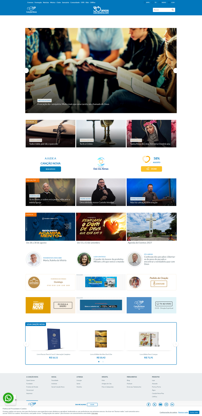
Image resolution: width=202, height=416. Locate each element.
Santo (78, 383)
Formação (38, 2)
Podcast (129, 383)
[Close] (15, 400)
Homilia (79, 387)
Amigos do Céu (107, 383)
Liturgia (30, 122)
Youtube (160, 405)
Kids (103, 380)
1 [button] (98, 361)
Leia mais (94, 413)
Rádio (164, 2)
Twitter (154, 405)
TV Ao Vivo (165, 304)
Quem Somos (30, 380)
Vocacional (30, 390)
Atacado (154, 383)
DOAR (154, 169)
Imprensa (29, 393)
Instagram (166, 405)
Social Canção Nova (57, 387)
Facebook (148, 405)
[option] (101, 70)
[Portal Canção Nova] (31, 9)
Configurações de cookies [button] (168, 412)
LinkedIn (172, 405)
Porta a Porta (156, 387)
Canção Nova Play (158, 393)
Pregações (31, 180)
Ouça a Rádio (64, 305)
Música (52, 2)
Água (153, 390)
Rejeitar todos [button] (183, 412)
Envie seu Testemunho (134, 387)
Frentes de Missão (32, 387)
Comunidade (75, 2)
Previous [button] (26, 70)
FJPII (82, 2)
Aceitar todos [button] (194, 412)
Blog (128, 380)
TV (155, 2)
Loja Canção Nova (36, 324)
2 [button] (103, 361)
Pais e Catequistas (108, 387)
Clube (59, 2)
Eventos (29, 215)
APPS (147, 2)
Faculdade (54, 380)
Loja (153, 380)
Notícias (46, 2)
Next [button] (176, 70)
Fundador (29, 383)
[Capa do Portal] (101, 9)
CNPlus (154, 396)
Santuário (65, 2)
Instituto (54, 383)
